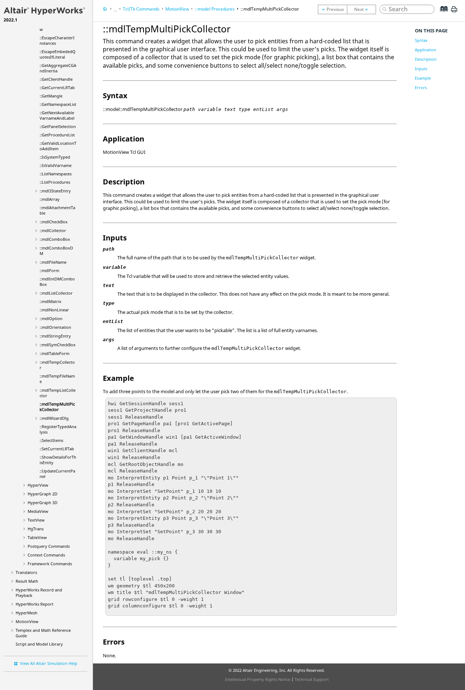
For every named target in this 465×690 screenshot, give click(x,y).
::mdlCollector (53, 230)
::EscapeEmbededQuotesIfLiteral (58, 54)
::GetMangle (51, 96)
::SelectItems (51, 440)
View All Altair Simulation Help (48, 663)
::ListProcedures (55, 182)
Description (426, 59)
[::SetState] (332, 9)
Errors (421, 87)
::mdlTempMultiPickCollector (57, 406)
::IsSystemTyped (55, 157)
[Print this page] (454, 12)
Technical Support (312, 679)
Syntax (421, 40)
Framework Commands (50, 563)
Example (423, 78)
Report (34, 604)
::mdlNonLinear (54, 309)
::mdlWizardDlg (54, 418)
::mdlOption (51, 318)
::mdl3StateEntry (55, 191)
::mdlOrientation (55, 327)
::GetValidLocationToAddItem (58, 145)
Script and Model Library (39, 644)
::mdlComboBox (55, 239)
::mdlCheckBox (54, 221)
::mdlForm (49, 270)
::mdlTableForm (54, 353)
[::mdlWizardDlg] (363, 9)
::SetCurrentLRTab (57, 448)
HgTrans (36, 528)
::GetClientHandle (56, 79)
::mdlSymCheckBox (58, 344)
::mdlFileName (53, 262)
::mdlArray (50, 199)
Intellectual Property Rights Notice (257, 679)
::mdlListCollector (56, 293)
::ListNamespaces (56, 173)
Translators (26, 572)
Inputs (421, 68)
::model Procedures (215, 9)
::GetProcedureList (57, 134)
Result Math (27, 581)
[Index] (441, 14)
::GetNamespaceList (58, 104)
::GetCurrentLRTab (57, 87)
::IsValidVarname (56, 165)
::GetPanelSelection (58, 126)
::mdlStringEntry (55, 336)
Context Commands (46, 555)
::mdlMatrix (50, 301)
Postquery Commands (49, 546)
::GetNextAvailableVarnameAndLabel (57, 115)
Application (425, 49)
